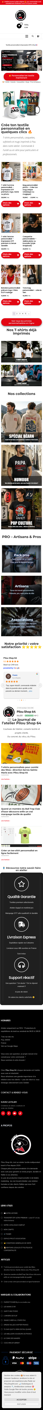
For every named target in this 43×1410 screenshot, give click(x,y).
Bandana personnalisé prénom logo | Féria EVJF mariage (10, 290)
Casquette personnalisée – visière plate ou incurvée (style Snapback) (29, 241)
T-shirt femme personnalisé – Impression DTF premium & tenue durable (8, 241)
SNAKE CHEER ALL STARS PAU (15, 1320)
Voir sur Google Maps (9, 1046)
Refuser (21, 1404)
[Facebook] (9, 1113)
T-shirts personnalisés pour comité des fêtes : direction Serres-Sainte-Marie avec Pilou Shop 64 (19, 770)
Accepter (21, 1400)
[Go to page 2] (21, 700)
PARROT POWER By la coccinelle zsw (17, 1302)
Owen (14, 675)
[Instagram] (3, 1113)
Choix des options (7, 204)
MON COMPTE (9, 1229)
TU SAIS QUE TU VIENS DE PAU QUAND (17, 1329)
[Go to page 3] (23, 700)
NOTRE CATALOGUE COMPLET (14, 1225)
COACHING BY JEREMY (12, 1343)
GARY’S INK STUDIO (11, 1311)
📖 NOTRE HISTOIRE (11, 1213)
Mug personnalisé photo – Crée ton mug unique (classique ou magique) (30, 189)
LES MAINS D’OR (10, 1307)
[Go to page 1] (19, 700)
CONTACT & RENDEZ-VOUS (14, 1092)
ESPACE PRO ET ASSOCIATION (14, 1238)
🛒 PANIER (7, 1234)
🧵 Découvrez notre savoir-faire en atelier (21, 869)
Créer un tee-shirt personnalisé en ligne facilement (22, 1282)
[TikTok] (20, 1113)
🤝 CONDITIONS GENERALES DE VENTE (17, 1243)
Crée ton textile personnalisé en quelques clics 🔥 (16, 128)
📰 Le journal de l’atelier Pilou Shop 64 (21, 721)
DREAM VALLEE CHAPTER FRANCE (16, 1325)
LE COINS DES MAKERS (12, 1338)
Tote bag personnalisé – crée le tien (32, 290)
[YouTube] (14, 1113)
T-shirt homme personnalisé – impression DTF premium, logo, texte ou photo (10, 189)
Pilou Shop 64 (10, 658)
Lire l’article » (5, 779)
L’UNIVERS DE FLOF (10, 1316)
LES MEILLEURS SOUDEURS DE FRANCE (18, 1334)
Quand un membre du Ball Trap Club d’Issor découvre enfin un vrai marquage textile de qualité (20, 812)
